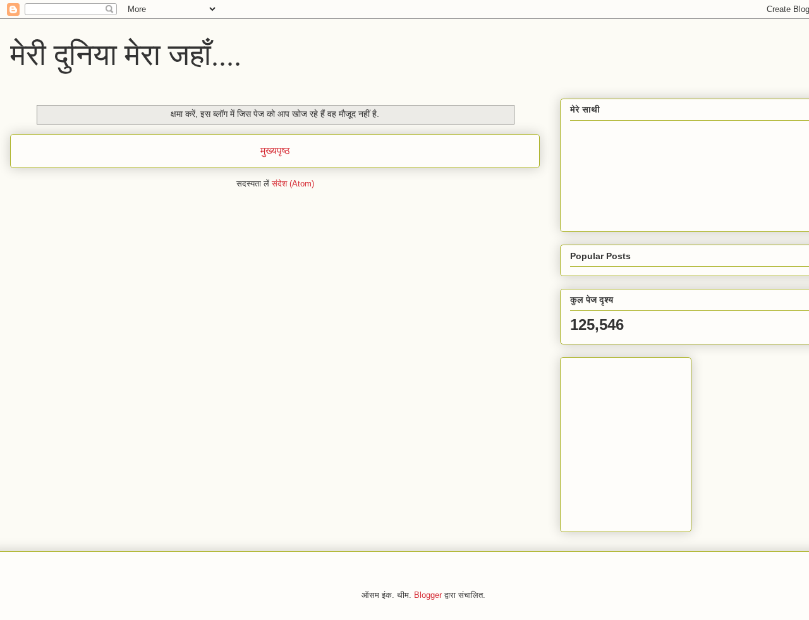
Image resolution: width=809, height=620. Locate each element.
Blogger (428, 595)
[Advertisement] (649, 441)
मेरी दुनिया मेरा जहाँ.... (125, 53)
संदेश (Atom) (293, 183)
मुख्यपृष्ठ (275, 150)
